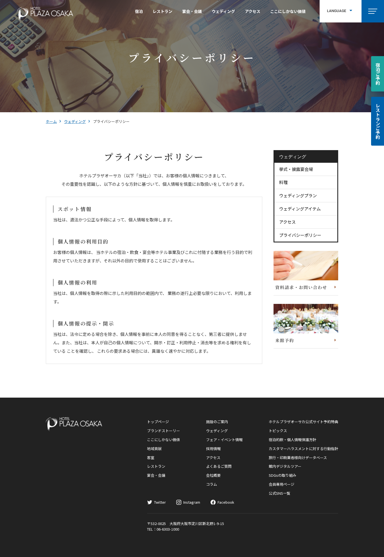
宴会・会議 (192, 11)
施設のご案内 (217, 421)
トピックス (278, 430)
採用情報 (213, 448)
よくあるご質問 (219, 466)
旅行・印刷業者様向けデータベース (298, 457)
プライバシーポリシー (300, 235)
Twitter (160, 502)
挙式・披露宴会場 (296, 169)
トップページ (158, 421)
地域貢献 (154, 448)
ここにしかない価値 (288, 11)
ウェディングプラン (298, 195)
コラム (211, 484)
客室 (150, 457)
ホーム (51, 121)
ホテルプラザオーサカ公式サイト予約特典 (303, 421)
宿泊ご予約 (377, 74)
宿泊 (139, 11)
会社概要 (213, 475)
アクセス (252, 11)
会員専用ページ (281, 484)
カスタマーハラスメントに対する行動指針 (303, 448)
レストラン (162, 11)
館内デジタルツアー (285, 466)
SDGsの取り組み (282, 475)
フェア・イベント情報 (224, 439)
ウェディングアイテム (300, 209)
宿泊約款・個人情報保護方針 (292, 439)
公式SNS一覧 (279, 493)
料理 (283, 182)
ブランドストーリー (163, 430)
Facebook (226, 502)
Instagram (191, 502)
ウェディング (223, 11)
